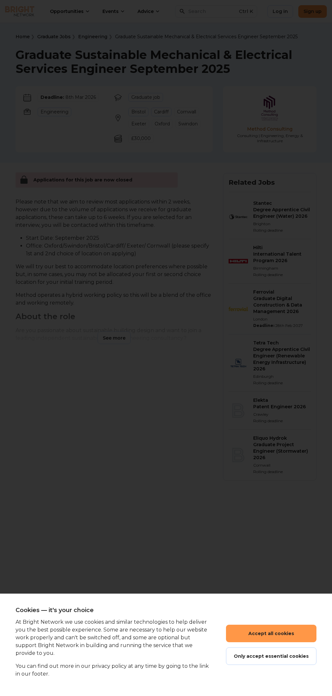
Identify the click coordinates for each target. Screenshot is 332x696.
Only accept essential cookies (271, 656)
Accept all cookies (271, 633)
